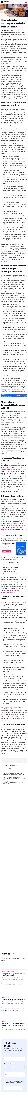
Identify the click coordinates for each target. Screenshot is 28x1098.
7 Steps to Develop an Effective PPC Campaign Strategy (13, 975)
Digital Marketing (10, 971)
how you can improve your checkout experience (11, 591)
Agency (9, 1067)
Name (5, 1056)
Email (5, 1071)
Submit (12, 1088)
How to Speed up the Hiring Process (13, 1000)
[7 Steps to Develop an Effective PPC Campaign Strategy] (14, 963)
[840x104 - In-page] (14, 396)
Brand (16, 1067)
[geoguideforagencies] (14, 549)
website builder (6, 709)
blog (3, 971)
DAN (9, 770)
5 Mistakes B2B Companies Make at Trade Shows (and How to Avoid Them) (13, 1025)
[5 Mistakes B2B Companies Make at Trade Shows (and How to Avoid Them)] (14, 1013)
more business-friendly (11, 468)
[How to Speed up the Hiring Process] (14, 989)
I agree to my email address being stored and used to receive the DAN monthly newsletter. (15, 1083)
